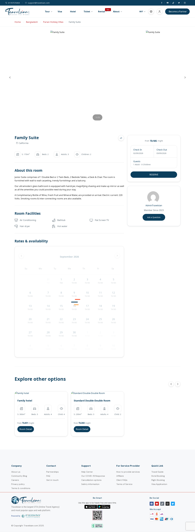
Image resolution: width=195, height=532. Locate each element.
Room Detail (26, 429)
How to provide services (128, 471)
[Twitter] (173, 504)
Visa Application (159, 484)
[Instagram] (168, 504)
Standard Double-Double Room (92, 400)
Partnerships (52, 471)
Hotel (73, 11)
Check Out (162, 149)
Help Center (87, 471)
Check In (137, 149)
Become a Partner (178, 11)
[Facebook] (152, 504)
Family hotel (24, 400)
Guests (136, 161)
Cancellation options (91, 480)
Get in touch (52, 480)
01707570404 (14, 3)
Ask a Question (154, 217)
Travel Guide (157, 471)
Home (18, 22)
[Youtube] (157, 504)
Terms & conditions (20, 488)
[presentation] (10, 77)
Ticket (87, 11)
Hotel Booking (158, 476)
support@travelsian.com (39, 3)
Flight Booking (158, 480)
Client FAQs (121, 480)
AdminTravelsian (154, 205)
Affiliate (120, 476)
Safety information (90, 484)
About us (15, 471)
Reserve (154, 174)
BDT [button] (141, 11)
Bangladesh (32, 22)
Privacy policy (18, 484)
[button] (151, 11)
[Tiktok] (162, 504)
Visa (60, 11)
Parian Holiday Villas (53, 22)
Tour (47, 11)
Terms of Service (124, 484)
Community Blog (19, 476)
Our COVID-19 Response (93, 476)
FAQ (48, 476)
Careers (15, 480)
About (116, 11)
